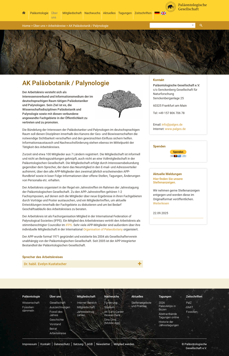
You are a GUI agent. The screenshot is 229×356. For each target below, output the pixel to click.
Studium (109, 307)
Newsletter (103, 344)
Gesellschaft (57, 302)
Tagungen (125, 13)
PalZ (189, 302)
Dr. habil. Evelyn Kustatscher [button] (45, 264)
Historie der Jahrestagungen (169, 323)
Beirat (53, 328)
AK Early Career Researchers (114, 313)
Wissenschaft (30, 302)
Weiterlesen (161, 203)
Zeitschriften (143, 13)
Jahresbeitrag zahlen (85, 313)
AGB (90, 344)
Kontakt (45, 344)
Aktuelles (109, 13)
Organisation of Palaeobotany (103, 229)
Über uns (54, 15)
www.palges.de (175, 129)
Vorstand (55, 324)
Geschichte (57, 319)
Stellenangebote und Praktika (141, 304)
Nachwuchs (92, 13)
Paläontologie (39, 13)
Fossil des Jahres (56, 313)
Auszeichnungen (60, 307)
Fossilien (191, 311)
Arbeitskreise (58, 333)
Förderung (110, 302)
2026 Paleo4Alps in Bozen (167, 306)
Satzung (78, 344)
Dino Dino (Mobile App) (112, 321)
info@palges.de (172, 124)
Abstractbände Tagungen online (169, 315)
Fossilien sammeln (28, 309)
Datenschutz (62, 344)
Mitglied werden (124, 344)
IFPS (69, 225)
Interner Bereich (87, 302)
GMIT (189, 307)
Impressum (29, 344)
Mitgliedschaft (72, 13)
